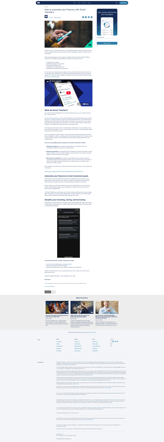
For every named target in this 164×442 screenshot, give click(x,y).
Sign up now (107, 43)
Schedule (109, 387)
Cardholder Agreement (96, 407)
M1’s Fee (105, 387)
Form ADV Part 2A (82, 374)
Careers (58, 343)
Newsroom (58, 348)
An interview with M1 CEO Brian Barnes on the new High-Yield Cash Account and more (106, 317)
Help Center (58, 350)
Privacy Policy (83, 362)
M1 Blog (46, 6)
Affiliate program (77, 346)
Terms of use (95, 341)
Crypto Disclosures (89, 419)
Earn (54, 292)
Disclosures (94, 348)
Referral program (78, 348)
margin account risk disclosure (87, 378)
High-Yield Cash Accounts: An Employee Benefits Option (80, 316)
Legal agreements (96, 346)
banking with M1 (67, 264)
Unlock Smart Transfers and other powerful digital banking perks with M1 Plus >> (64, 171)
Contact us (76, 341)
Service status (77, 350)
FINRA (74, 383)
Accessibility (95, 350)
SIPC (77, 383)
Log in (116, 2)
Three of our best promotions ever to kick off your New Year (57, 316)
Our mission (58, 341)
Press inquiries (77, 343)
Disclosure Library (110, 362)
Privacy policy (95, 343)
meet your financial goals (53, 76)
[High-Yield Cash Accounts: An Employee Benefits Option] (82, 307)
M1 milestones (59, 346)
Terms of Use (75, 362)
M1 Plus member (54, 118)
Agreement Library (67, 363)
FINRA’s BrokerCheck (91, 332)
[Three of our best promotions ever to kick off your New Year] (57, 307)
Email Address (100, 37)
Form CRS (90, 374)
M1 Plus (51, 265)
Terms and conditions (48, 286)
